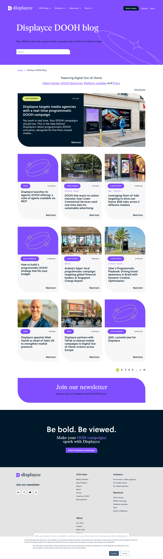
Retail (78, 489)
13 (144, 369)
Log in (152, 8)
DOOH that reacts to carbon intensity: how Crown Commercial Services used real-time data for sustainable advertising (82, 201)
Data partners (81, 499)
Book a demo (131, 8)
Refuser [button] (124, 553)
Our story (79, 523)
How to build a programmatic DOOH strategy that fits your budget (34, 269)
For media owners (120, 483)
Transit (78, 493)
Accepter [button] (114, 553)
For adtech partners (120, 486)
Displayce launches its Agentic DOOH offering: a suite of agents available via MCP (38, 196)
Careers (79, 526)
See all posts (139, 89)
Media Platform (82, 479)
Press (115, 507)
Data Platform (81, 483)
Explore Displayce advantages (81, 450)
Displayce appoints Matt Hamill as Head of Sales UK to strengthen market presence (37, 342)
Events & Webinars (120, 511)
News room (80, 529)
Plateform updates (120, 504)
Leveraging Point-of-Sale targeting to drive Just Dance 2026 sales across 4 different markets (123, 200)
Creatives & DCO (82, 496)
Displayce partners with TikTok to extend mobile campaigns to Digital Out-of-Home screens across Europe (81, 343)
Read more (76, 142)
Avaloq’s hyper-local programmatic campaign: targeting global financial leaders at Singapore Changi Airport (80, 274)
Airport (79, 486)
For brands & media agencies (124, 479)
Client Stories (118, 497)
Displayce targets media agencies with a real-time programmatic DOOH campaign (49, 110)
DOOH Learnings (120, 501)
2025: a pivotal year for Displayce (122, 338)
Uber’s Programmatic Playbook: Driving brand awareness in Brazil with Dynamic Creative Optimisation (123, 274)
